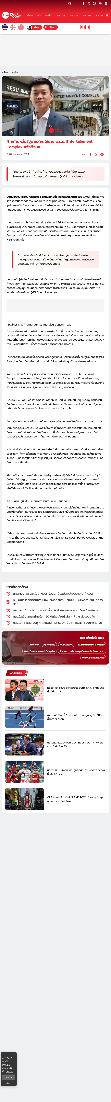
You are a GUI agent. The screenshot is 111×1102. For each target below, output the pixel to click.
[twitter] (96, 154)
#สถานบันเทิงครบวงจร (93, 657)
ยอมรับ (9, 1077)
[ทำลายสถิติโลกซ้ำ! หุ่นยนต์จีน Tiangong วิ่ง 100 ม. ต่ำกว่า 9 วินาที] (24, 717)
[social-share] (83, 3)
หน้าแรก (5, 72)
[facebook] (90, 154)
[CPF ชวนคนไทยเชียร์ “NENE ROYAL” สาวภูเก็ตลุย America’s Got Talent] (24, 799)
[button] (107, 15)
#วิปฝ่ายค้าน (49, 644)
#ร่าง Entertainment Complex (39, 651)
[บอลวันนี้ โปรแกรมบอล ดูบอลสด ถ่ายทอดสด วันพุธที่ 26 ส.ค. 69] (24, 772)
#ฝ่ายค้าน (34, 644)
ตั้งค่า (8, 1083)
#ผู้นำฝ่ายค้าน (66, 644)
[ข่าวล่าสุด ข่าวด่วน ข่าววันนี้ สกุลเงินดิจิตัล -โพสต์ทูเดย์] (11, 15)
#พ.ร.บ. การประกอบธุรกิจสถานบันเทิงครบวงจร (82, 651)
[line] (101, 154)
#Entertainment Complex (90, 644)
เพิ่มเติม (9, 1071)
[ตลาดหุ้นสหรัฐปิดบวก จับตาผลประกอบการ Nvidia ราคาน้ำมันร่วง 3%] (24, 745)
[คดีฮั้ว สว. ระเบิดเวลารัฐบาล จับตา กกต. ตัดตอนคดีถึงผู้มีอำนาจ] (24, 690)
